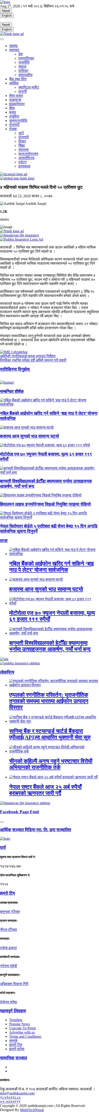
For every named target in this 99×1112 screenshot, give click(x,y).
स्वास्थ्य (23, 150)
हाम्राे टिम (7, 893)
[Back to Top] (2, 822)
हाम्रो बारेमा (16, 1049)
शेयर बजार (16, 96)
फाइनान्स (15, 100)
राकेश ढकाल (8, 948)
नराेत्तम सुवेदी (8, 966)
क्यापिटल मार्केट (28, 87)
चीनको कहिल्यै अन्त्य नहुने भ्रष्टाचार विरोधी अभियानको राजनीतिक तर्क (50, 764)
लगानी (22, 91)
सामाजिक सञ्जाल (13, 1057)
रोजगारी (14, 125)
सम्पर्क (13, 1041)
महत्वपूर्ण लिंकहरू (13, 1010)
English (7, 15)
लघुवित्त (14, 116)
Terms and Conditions (25, 1036)
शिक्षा (21, 145)
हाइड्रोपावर (17, 104)
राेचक (13, 129)
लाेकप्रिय (7, 672)
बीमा (12, 108)
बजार (12, 112)
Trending (15, 1020)
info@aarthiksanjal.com (17, 1093)
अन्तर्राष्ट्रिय (26, 158)
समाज (22, 67)
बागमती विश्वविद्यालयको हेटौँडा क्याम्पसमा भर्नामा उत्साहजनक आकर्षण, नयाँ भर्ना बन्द (49, 646)
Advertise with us (22, 1032)
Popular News (19, 1024)
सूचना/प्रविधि (18, 121)
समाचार (14, 50)
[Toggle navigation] (2, 39)
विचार (22, 141)
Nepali (6, 10)
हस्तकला (24, 166)
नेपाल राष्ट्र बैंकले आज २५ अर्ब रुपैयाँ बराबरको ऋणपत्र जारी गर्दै (45, 790)
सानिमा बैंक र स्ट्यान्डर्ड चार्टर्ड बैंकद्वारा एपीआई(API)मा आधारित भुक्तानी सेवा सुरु (50, 734)
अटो (21, 133)
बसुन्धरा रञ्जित (10, 912)
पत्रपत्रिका (26, 58)
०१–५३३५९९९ (10, 1101)
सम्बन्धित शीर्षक (12, 391)
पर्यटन (22, 162)
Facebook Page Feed (19, 811)
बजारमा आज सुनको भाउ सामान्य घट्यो (29, 436)
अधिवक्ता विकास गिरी (14, 984)
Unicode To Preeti (22, 1028)
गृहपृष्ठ (13, 46)
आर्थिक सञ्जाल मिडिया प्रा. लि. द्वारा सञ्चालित (35, 829)
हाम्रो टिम (15, 1045)
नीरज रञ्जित (8, 930)
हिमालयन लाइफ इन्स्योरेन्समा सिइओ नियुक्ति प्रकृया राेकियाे (45, 504)
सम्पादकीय (25, 75)
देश (20, 54)
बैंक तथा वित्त (17, 79)
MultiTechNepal (32, 1110)
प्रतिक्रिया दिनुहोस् (15, 369)
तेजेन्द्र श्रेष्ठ (8, 1002)
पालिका (23, 71)
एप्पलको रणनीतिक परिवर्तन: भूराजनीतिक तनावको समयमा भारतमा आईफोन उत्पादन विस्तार (48, 701)
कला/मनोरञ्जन (28, 154)
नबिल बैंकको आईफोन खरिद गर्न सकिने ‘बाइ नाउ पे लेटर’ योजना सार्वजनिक (51, 567)
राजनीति (23, 62)
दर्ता (3, 847)
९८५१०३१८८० (10, 1097)
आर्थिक (14, 83)
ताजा (3, 540)
